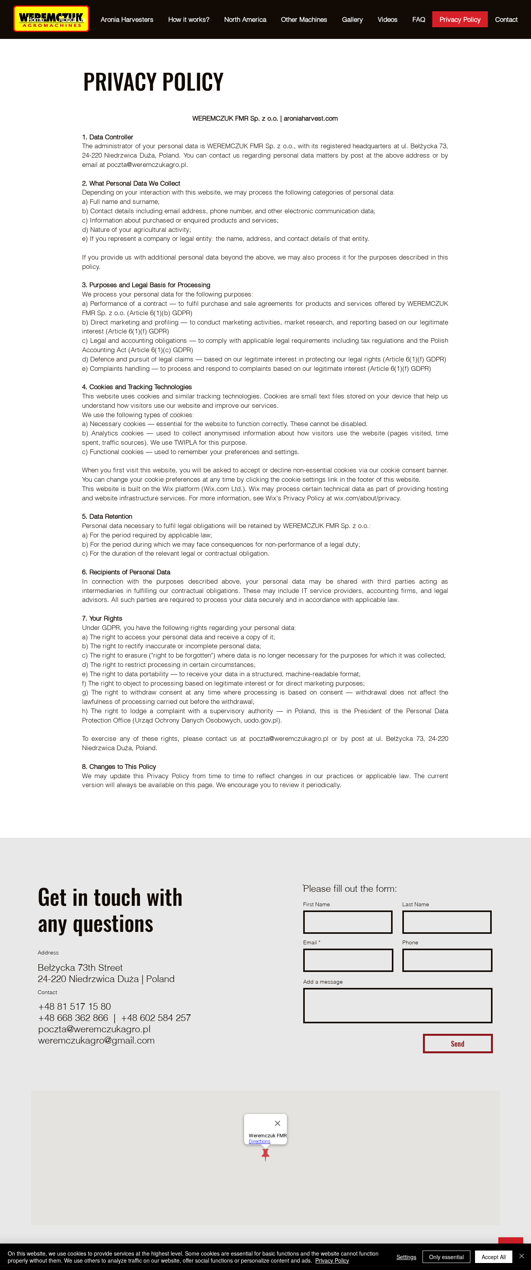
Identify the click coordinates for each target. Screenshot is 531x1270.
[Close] (521, 1257)
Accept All (494, 1257)
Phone (410, 942)
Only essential (446, 1257)
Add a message (323, 981)
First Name (316, 904)
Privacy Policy (332, 1260)
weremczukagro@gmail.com (96, 1040)
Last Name (415, 904)
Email (310, 942)
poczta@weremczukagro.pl (94, 1029)
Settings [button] (406, 1257)
